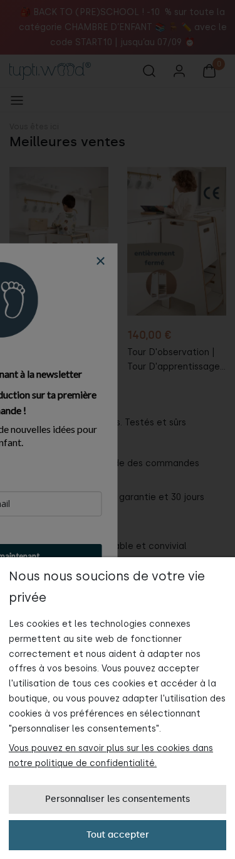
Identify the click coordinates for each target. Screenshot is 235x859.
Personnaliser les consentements (117, 799)
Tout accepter (117, 835)
